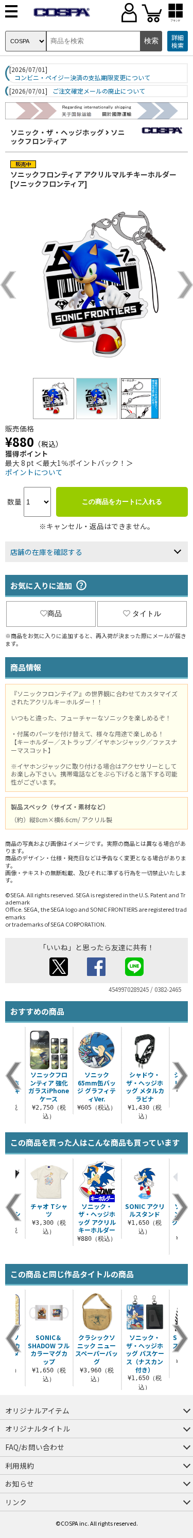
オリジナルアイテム (37, 1410)
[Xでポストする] (58, 973)
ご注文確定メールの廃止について (98, 91)
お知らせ (19, 1483)
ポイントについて (34, 472)
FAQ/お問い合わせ (34, 1447)
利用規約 (19, 1465)
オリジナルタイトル (37, 1428)
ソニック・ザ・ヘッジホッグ (57, 132)
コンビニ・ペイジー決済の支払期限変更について (82, 78)
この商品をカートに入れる (122, 501)
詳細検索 (177, 41)
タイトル (146, 613)
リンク (16, 1502)
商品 (54, 613)
